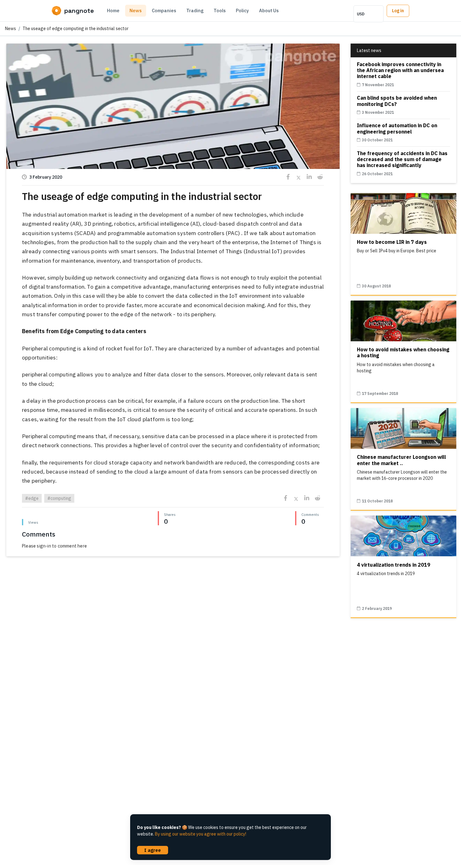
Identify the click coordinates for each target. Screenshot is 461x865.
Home (113, 10)
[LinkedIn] (309, 177)
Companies (164, 10)
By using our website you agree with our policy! (200, 834)
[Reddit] (320, 177)
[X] (299, 177)
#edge (32, 498)
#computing (59, 498)
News (136, 10)
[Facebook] (288, 177)
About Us (269, 10)
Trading (195, 10)
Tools (220, 10)
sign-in (44, 546)
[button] (173, 153)
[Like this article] (173, 107)
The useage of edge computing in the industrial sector (76, 28)
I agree (152, 850)
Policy (242, 10)
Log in (398, 10)
